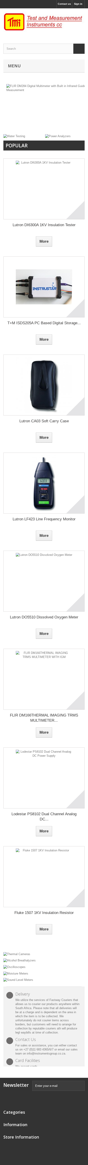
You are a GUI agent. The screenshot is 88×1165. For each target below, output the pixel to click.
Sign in (78, 3)
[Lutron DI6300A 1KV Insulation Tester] (44, 189)
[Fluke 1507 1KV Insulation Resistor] (44, 876)
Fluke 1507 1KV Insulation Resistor (44, 913)
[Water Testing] (14, 136)
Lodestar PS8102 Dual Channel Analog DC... (44, 816)
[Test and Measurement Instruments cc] (44, 22)
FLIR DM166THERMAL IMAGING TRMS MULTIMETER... (44, 718)
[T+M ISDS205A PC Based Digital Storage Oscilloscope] (44, 287)
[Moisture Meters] (44, 973)
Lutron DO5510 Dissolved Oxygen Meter (44, 617)
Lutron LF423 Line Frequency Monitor (44, 519)
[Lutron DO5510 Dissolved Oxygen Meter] (44, 581)
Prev (65, 123)
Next (76, 123)
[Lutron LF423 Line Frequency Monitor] (44, 483)
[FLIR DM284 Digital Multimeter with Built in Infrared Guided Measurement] (44, 107)
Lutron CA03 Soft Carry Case (44, 421)
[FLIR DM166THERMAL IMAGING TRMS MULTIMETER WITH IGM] (44, 679)
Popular (17, 145)
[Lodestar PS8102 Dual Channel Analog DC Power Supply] (44, 778)
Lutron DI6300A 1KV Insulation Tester (44, 225)
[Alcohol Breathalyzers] (44, 960)
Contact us (64, 3)
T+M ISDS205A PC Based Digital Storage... (44, 323)
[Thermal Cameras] (44, 954)
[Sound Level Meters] (44, 980)
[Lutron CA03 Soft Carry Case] (44, 385)
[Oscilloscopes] (44, 966)
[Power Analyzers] (58, 136)
